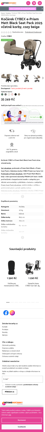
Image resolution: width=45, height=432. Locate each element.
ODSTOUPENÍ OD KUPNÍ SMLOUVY (22, 8)
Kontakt (4, 327)
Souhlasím (22, 426)
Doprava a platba (8, 348)
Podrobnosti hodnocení (33, 32)
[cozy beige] (19, 94)
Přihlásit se (9, 391)
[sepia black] (15, 94)
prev (2, 268)
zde (9, 415)
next (42, 268)
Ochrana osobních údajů (10, 356)
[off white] (9, 94)
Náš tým (5, 335)
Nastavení (22, 420)
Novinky (5, 332)
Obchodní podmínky (8, 345)
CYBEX (9, 36)
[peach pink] (12, 94)
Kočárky (21, 206)
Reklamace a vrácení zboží (11, 351)
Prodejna (5, 330)
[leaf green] (2, 94)
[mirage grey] (5, 94)
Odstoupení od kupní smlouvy (12, 354)
